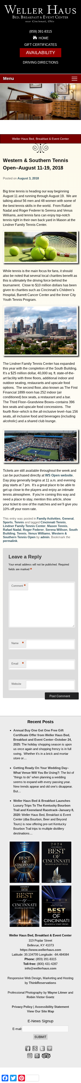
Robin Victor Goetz (40, 997)
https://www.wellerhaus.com (40, 949)
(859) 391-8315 (40, 31)
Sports (8, 522)
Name (17, 643)
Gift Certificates (40, 44)
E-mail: (17, 1029)
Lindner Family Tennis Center (24, 526)
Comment (18, 585)
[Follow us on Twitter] (42, 1048)
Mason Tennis (57, 526)
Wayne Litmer (57, 992)
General (68, 518)
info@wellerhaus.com (40, 968)
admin (44, 537)
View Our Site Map (40, 1011)
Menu (8, 78)
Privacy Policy (22, 1006)
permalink (10, 541)
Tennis (19, 522)
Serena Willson (56, 529)
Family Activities (48, 518)
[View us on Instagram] (29, 1055)
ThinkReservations (42, 983)
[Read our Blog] (37, 1055)
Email (17, 663)
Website (16, 683)
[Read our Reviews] (35, 1048)
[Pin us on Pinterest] (49, 1048)
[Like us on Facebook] (27, 1048)
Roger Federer (33, 529)
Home (44, 38)
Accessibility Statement (52, 1006)
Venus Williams (39, 533)
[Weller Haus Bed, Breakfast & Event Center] (40, 23)
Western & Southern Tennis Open (35, 535)
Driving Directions (40, 62)
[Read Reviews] (46, 1055)
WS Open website (59, 475)
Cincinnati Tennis (53, 522)
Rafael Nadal (12, 529)
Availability (40, 52)
